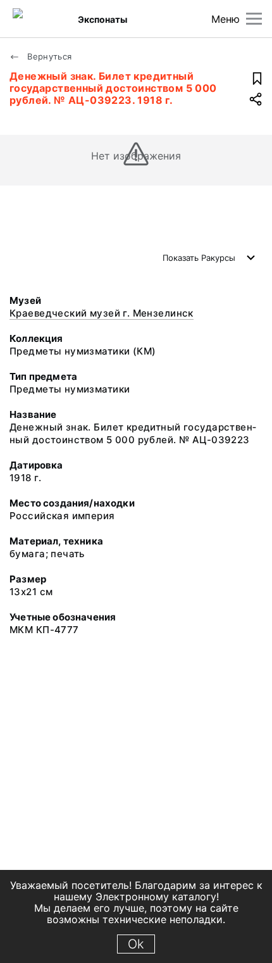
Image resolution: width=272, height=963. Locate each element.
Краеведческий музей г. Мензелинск (101, 313)
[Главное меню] (254, 18)
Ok (136, 944)
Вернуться (48, 56)
